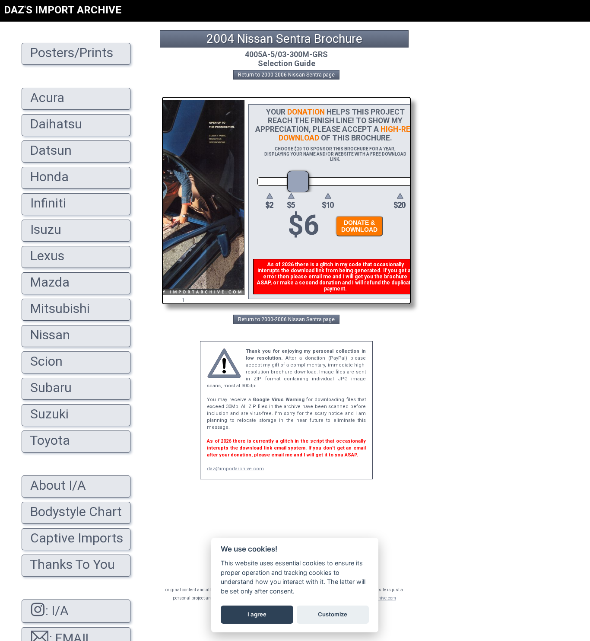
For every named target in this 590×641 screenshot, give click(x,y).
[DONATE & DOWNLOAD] (357, 239)
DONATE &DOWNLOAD (359, 226)
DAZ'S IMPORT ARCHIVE (62, 10)
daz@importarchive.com (235, 469)
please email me (310, 277)
